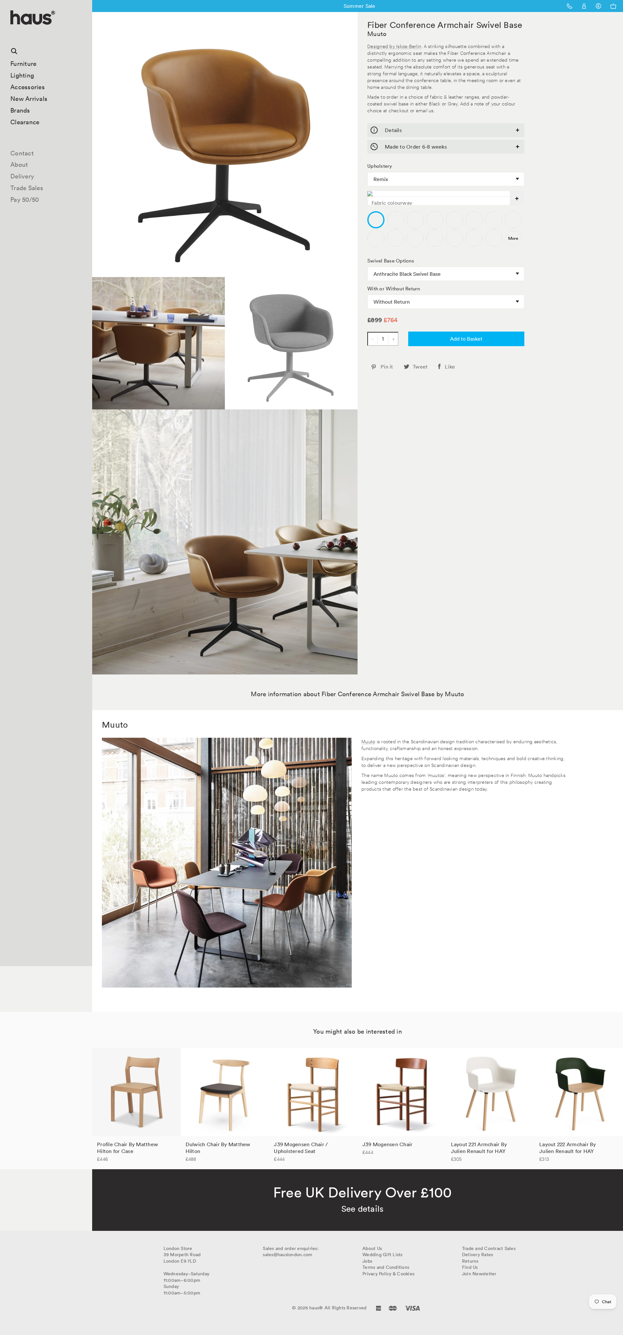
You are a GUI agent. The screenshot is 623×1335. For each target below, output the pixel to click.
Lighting (22, 75)
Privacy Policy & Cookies (388, 1274)
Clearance (24, 122)
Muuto (376, 34)
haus (12, 32)
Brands (20, 110)
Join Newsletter (479, 1274)
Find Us (470, 1267)
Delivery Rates (477, 1254)
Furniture (23, 63)
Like (450, 366)
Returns (470, 1261)
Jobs (367, 1261)
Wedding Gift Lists (382, 1254)
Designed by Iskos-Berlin (394, 46)
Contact (22, 153)
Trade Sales (26, 188)
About (19, 164)
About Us (372, 1248)
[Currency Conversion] (598, 6)
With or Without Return (393, 289)
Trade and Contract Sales (489, 1248)
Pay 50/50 (24, 199)
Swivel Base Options (390, 261)
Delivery (22, 176)
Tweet (420, 366)
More (513, 238)
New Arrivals (28, 99)
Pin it (387, 366)
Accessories (27, 87)
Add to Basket (466, 338)
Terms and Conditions (385, 1267)
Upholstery (379, 166)
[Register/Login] (584, 6)
